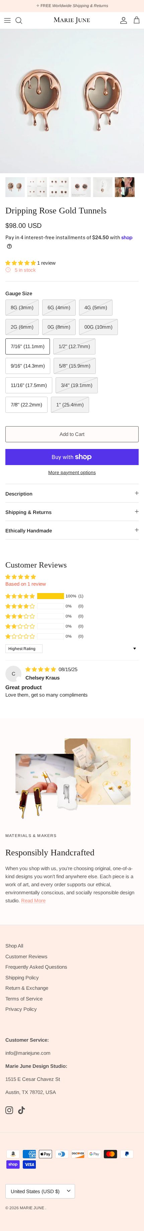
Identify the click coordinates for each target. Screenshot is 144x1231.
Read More (33, 900)
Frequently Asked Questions (36, 967)
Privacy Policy (21, 1009)
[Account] (122, 20)
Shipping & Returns (28, 512)
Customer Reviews (26, 956)
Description (18, 494)
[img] (41, 669)
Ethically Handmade (28, 530)
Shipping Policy (22, 977)
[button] (21, 263)
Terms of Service (24, 998)
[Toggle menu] (7, 20)
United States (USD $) (35, 1191)
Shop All (14, 946)
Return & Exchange (26, 988)
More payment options (72, 472)
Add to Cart (72, 434)
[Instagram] (9, 1110)
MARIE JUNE (32, 1208)
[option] (72, 101)
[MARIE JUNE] (72, 20)
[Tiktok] (21, 1110)
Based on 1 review (25, 584)
